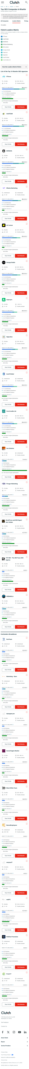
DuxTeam (9, 639)
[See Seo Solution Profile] (4, 448)
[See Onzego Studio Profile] (4, 262)
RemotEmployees (11, 825)
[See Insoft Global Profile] (4, 374)
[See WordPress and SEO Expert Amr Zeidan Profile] (3, 521)
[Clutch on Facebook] (2, 1032)
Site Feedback (4, 1022)
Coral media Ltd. (11, 411)
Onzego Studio (10, 262)
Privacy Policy (4, 1052)
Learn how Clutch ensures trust (16, 17)
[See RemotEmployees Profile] (4, 825)
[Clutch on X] (8, 1032)
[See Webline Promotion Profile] (4, 937)
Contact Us (4, 1026)
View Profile (8, 107)
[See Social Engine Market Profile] (4, 751)
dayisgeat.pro (10, 713)
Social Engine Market (12, 751)
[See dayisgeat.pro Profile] (4, 713)
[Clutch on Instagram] (13, 1032)
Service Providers (6, 1045)
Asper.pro (9, 299)
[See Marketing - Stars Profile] (4, 676)
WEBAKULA (9, 596)
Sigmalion (9, 337)
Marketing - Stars (11, 676)
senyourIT (9, 862)
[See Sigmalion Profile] (4, 337)
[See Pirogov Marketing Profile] (4, 484)
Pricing (26, 21)
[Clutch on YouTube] (19, 1032)
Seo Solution (10, 448)
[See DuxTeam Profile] (4, 639)
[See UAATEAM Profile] (4, 114)
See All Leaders (15, 29)
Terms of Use (4, 1060)
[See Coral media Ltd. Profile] (4, 411)
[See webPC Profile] (4, 899)
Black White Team (11, 788)
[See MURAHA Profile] (4, 151)
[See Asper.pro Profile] (4, 299)
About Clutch (4, 1037)
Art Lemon (9, 225)
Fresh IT (8, 974)
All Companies (4, 21)
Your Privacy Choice (5, 1054)
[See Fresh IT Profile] (4, 974)
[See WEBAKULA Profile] (4, 596)
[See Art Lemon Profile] (4, 225)
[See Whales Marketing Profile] (4, 188)
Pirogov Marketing (12, 483)
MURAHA (9, 151)
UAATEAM (9, 113)
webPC (8, 899)
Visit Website (21, 107)
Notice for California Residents (8, 1057)
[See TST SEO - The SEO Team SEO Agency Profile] (3, 559)
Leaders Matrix (16, 21)
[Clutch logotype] (14, 2)
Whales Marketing (11, 188)
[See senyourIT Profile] (4, 862)
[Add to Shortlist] (26, 75)
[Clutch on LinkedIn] (25, 1032)
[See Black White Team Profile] (4, 788)
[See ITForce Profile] (4, 76)
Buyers (3, 1041)
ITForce (8, 76)
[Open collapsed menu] (2, 2)
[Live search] (26, 2)
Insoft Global (10, 374)
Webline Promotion (12, 937)
